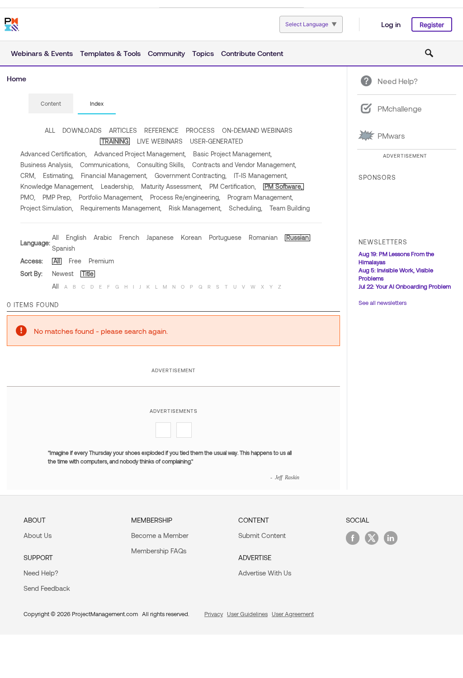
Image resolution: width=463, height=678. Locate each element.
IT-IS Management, (261, 175)
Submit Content (262, 535)
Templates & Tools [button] (110, 53)
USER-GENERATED (216, 141)
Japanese (160, 237)
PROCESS (200, 130)
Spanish (63, 248)
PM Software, (283, 186)
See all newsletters (382, 302)
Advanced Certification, (53, 154)
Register (432, 24)
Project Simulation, (46, 208)
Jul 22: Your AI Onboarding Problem (405, 286)
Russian (297, 237)
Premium (101, 261)
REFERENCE (161, 130)
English (76, 237)
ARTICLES (123, 130)
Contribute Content (252, 53)
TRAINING (114, 141)
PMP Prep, (57, 197)
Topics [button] (203, 53)
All (55, 237)
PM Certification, (232, 186)
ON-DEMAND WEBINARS (257, 130)
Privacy (213, 613)
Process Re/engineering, (185, 197)
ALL (50, 130)
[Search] (429, 53)
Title (88, 273)
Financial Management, (114, 175)
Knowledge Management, (57, 186)
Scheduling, (245, 208)
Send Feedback (47, 588)
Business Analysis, (46, 164)
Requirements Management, (120, 208)
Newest (62, 273)
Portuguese (225, 237)
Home (16, 78)
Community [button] (166, 53)
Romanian (263, 237)
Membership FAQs (158, 551)
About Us (38, 535)
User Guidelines (247, 613)
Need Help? (41, 573)
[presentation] (50, 103)
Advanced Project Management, (140, 154)
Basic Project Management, (232, 154)
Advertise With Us (264, 573)
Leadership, (117, 186)
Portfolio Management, (111, 197)
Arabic (103, 237)
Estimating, (58, 175)
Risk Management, (195, 208)
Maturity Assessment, (171, 186)
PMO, (27, 197)
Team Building (289, 208)
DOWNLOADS (82, 130)
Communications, (105, 164)
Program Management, (260, 197)
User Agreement (293, 613)
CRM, (28, 175)
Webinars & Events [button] (42, 53)
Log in (391, 24)
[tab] (50, 104)
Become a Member (160, 535)
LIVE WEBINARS (160, 141)
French (129, 237)
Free (75, 261)
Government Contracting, (191, 175)
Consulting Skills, (161, 164)
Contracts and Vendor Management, (244, 164)
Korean (191, 237)
